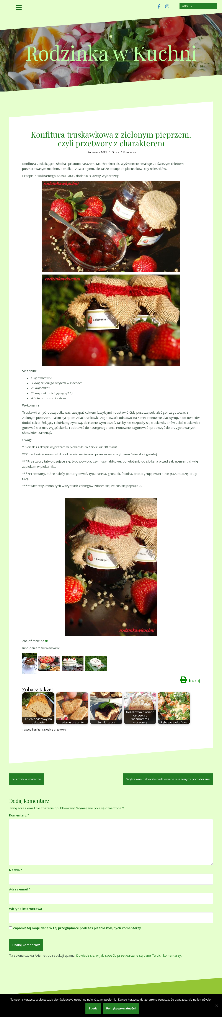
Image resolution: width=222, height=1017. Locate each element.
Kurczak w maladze (26, 779)
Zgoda (93, 1008)
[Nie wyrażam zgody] (216, 1005)
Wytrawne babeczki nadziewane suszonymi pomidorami (168, 779)
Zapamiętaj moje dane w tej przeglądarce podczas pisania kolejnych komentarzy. (77, 928)
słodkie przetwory (55, 729)
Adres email (19, 889)
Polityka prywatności (121, 1008)
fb (46, 641)
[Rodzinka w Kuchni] (111, 38)
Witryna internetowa (25, 908)
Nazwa (15, 870)
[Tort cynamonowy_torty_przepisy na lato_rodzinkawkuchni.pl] (29, 663)
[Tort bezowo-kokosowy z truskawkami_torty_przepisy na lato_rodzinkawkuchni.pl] (72, 663)
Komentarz (19, 815)
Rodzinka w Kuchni (111, 52)
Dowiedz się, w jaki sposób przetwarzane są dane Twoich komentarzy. (129, 955)
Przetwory (129, 152)
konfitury (37, 729)
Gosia (115, 152)
